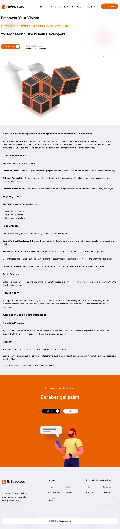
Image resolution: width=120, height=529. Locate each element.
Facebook (89, 492)
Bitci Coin (76, 7)
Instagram (107, 487)
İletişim (50, 487)
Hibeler (69, 492)
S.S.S (68, 487)
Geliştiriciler (61, 7)
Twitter (87, 487)
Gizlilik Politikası (54, 492)
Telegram (107, 492)
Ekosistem (45, 7)
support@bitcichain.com (36, 48)
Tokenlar (90, 7)
